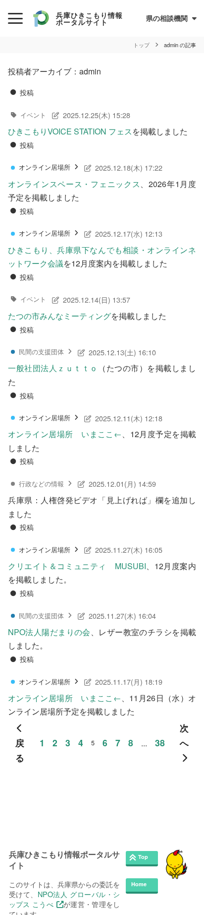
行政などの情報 (41, 483)
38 (160, 742)
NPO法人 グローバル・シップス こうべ (64, 899)
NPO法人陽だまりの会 (49, 632)
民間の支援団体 (41, 351)
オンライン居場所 (44, 167)
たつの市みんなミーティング (59, 316)
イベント (33, 115)
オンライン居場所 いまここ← (65, 434)
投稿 (27, 92)
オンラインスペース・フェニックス (74, 184)
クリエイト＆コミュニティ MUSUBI (77, 566)
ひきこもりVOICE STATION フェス (70, 131)
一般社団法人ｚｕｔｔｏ (53, 368)
